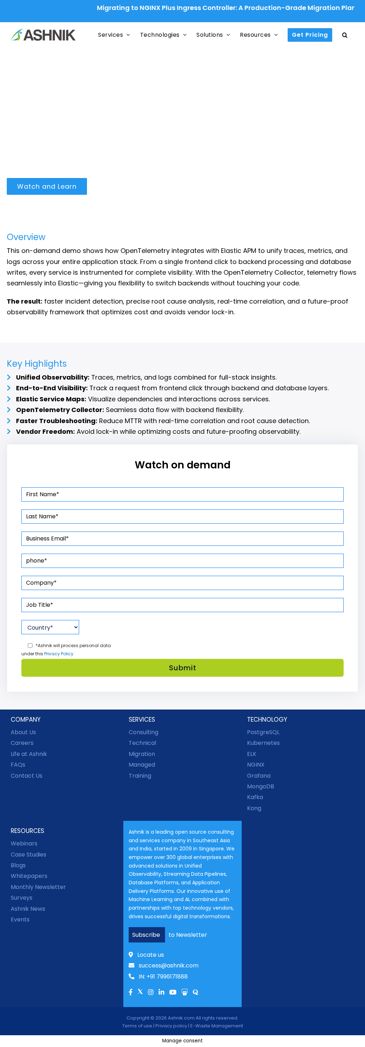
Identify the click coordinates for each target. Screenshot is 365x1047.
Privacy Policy (58, 654)
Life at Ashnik (29, 754)
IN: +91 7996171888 (163, 976)
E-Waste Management (216, 1025)
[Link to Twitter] (140, 994)
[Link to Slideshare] (184, 992)
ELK (251, 754)
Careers (22, 743)
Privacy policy (171, 1025)
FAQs (18, 765)
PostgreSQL (263, 732)
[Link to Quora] (196, 992)
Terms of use (137, 1025)
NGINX (255, 765)
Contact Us (26, 776)
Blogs (18, 865)
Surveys (21, 898)
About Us (23, 732)
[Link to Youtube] (172, 992)
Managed (142, 765)
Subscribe (146, 935)
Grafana (259, 776)
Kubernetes (263, 743)
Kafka (255, 797)
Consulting (143, 732)
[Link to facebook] (131, 992)
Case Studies (28, 854)
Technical (142, 743)
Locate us (150, 955)
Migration (142, 754)
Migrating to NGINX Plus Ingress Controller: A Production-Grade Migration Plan (215, 7)
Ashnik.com (181, 1018)
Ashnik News (28, 909)
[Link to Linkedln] (161, 992)
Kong (254, 808)
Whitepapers (29, 876)
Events (20, 919)
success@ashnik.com (169, 965)
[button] (345, 34)
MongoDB (260, 786)
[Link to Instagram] (151, 992)
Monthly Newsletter (38, 887)
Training (140, 776)
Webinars (24, 843)
